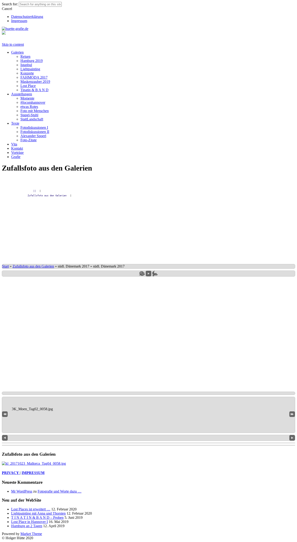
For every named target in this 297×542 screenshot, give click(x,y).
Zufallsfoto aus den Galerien (33, 266)
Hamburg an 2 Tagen (26, 526)
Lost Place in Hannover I (29, 522)
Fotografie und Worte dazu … (59, 491)
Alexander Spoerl (33, 136)
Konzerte (27, 73)
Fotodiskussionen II (34, 132)
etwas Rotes (29, 107)
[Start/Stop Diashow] (148, 273)
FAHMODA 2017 (34, 77)
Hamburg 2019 (31, 61)
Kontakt (17, 148)
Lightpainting (30, 69)
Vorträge (17, 153)
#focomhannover (32, 102)
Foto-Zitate (28, 140)
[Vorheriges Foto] (5, 438)
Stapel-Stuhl (29, 115)
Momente (27, 98)
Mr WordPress (21, 491)
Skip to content (13, 44)
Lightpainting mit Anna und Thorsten (38, 513)
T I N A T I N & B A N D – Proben (37, 517)
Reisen (25, 56)
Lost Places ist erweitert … (30, 509)
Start (5, 266)
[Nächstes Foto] (292, 438)
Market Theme (31, 534)
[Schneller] (155, 273)
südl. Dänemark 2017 (73, 266)
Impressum (19, 21)
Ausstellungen (21, 94)
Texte (15, 123)
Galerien (17, 52)
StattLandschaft (31, 119)
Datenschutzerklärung (27, 17)
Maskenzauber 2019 (35, 82)
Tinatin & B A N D (34, 90)
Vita (14, 144)
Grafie (15, 157)
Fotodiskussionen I (34, 127)
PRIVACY (11, 473)
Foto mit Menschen (34, 111)
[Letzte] (292, 414)
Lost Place (28, 86)
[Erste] (5, 414)
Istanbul (26, 65)
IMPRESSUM (33, 473)
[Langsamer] (142, 273)
